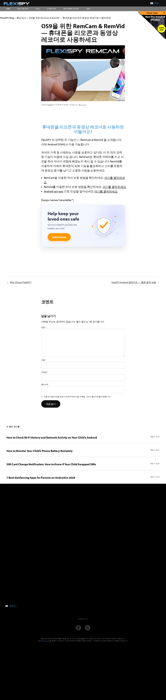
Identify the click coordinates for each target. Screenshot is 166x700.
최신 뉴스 (82, 105)
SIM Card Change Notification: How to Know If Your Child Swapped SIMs (51, 464)
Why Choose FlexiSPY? (20, 282)
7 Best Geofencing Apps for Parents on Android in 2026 (40, 477)
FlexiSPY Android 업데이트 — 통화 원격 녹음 (134, 282)
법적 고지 (46, 641)
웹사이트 (45, 384)
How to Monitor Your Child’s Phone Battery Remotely (39, 451)
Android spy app (53, 191)
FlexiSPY (50, 105)
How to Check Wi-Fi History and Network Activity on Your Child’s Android (51, 437)
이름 (43, 360)
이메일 (44, 372)
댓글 (43, 327)
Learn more (59, 237)
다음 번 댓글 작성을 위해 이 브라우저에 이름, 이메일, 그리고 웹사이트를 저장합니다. (77, 396)
